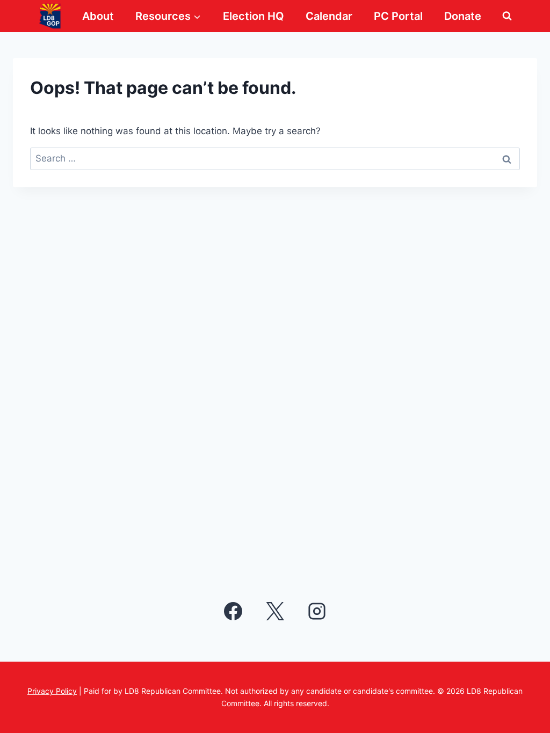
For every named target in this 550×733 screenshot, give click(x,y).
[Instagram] (317, 611)
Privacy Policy (52, 690)
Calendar (329, 16)
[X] (275, 611)
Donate (462, 16)
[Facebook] (233, 611)
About (98, 16)
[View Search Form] (507, 16)
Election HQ (253, 16)
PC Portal (398, 16)
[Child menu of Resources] (168, 16)
